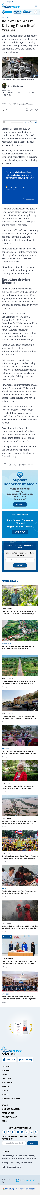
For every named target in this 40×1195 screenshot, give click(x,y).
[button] (27, 110)
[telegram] (23, 104)
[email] (27, 104)
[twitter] (15, 104)
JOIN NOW (20, 532)
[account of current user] (35, 12)
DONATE (20, 504)
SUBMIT (20, 565)
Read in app (7, 2)
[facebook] (11, 104)
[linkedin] (19, 104)
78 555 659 (26, 1162)
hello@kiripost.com (11, 1167)
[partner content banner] (20, 186)
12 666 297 (14, 1162)
